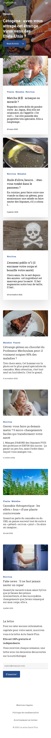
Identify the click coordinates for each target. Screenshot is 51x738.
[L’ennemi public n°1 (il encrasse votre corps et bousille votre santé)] (25, 260)
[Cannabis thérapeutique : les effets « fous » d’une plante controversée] (25, 482)
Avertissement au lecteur (26, 720)
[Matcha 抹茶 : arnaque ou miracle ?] (25, 95)
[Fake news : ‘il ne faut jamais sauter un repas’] (25, 557)
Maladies (19, 92)
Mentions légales (24, 705)
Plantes (10, 92)
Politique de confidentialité (26, 712)
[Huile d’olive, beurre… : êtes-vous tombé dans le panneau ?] (25, 177)
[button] (46, 3)
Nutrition (30, 92)
